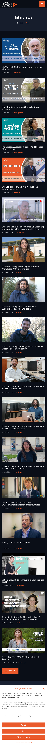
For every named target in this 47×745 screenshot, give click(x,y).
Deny (23, 731)
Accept (23, 725)
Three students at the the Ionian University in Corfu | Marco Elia (23, 387)
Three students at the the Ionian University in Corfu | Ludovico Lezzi (23, 427)
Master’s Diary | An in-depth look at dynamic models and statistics (19, 307)
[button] (44, 689)
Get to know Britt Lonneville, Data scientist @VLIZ (23, 581)
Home (21, 23)
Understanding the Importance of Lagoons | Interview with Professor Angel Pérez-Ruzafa (23, 229)
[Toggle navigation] (42, 4)
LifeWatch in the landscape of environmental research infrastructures (21, 503)
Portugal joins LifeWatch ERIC (16, 542)
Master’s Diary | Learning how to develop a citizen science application (23, 347)
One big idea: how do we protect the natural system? (20, 188)
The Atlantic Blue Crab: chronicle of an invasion (20, 108)
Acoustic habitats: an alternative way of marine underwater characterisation (21, 618)
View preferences (23, 737)
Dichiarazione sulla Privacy (24, 742)
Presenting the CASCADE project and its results (21, 658)
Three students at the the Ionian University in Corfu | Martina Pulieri (23, 467)
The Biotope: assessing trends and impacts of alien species (22, 148)
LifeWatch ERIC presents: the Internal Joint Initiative (22, 68)
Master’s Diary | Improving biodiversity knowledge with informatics (20, 268)
